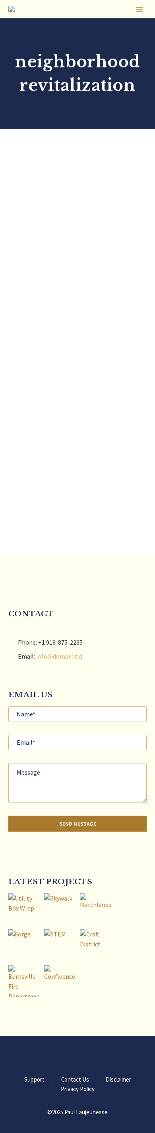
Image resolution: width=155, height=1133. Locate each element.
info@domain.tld (59, 656)
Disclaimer (118, 1080)
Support (34, 1080)
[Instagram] (88, 1057)
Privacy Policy (78, 1089)
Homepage (122, 22)
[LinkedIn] (77, 1057)
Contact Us (75, 1080)
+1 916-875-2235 (60, 642)
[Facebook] (67, 1057)
